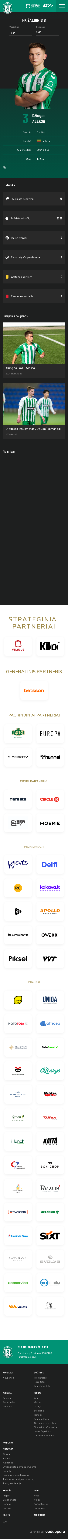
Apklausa (8, 1462)
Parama (7, 1503)
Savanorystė (9, 1499)
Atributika (39, 1514)
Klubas (37, 1392)
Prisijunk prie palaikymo (16, 1475)
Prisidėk (7, 1490)
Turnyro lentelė (42, 1386)
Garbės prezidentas (45, 1423)
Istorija (37, 1406)
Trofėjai (38, 1414)
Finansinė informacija (45, 1427)
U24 (5, 1521)
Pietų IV (7, 1471)
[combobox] (20, 32)
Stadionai (39, 1410)
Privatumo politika (44, 1435)
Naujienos (8, 1372)
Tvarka (6, 1458)
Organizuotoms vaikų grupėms (19, 1466)
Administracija (41, 1419)
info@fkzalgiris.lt (27, 1356)
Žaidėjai (7, 1398)
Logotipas (39, 1508)
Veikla (37, 1402)
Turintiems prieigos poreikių (18, 1479)
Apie (36, 1398)
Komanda (7, 1392)
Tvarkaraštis (40, 1377)
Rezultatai (39, 1381)
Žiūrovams (8, 1449)
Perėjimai (8, 1406)
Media (36, 1490)
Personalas (9, 1402)
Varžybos (39, 1372)
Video (37, 1499)
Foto (36, 1495)
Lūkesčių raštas (42, 1431)
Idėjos (6, 1495)
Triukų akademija (12, 1483)
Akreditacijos (41, 1503)
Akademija (8, 1442)
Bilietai (6, 1454)
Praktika (7, 1508)
